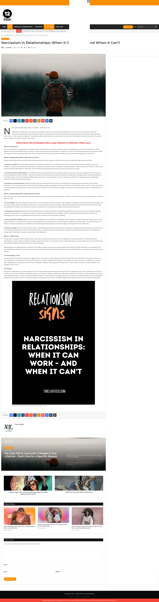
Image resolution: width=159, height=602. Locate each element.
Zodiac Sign (59, 26)
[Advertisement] (79, 24)
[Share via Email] (51, 120)
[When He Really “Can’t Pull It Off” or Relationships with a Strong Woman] (19, 516)
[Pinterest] (27, 120)
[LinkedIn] (19, 120)
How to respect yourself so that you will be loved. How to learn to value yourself (87, 527)
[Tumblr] (23, 120)
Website (57, 571)
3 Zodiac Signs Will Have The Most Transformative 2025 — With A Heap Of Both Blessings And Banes (49, 31)
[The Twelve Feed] (7, 15)
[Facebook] (11, 120)
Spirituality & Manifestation (23, 26)
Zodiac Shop (128, 27)
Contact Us (78, 596)
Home (4, 26)
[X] (15, 120)
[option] (53, 454)
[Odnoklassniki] (39, 120)
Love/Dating (38, 26)
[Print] (54, 415)
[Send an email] (10, 47)
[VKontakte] (35, 120)
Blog (10, 26)
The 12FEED (7, 47)
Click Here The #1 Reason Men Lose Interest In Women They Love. (53, 142)
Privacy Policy (86, 596)
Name (6, 564)
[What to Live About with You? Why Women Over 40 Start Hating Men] (53, 515)
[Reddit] (31, 120)
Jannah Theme (46, 600)
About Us (72, 596)
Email (6, 571)
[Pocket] (43, 120)
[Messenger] (47, 120)
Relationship (49, 26)
